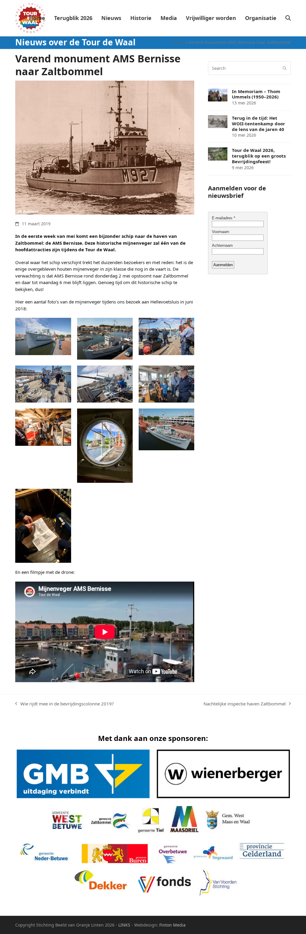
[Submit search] (285, 68)
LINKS (124, 925)
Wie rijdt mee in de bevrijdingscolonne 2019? (64, 704)
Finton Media (172, 925)
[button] (288, 18)
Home (178, 42)
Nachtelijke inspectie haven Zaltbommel (245, 704)
